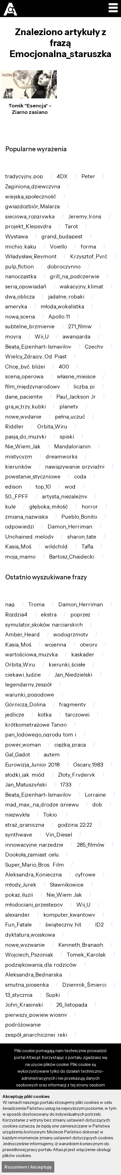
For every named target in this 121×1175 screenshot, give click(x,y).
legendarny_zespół (28, 684)
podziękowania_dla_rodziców (41, 965)
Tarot (71, 226)
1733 (65, 784)
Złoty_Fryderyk (76, 775)
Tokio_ (51, 815)
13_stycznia (18, 995)
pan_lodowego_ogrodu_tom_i (40, 734)
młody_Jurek (20, 885)
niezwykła (17, 815)
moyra (13, 336)
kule (10, 506)
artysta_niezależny (64, 496)
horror (90, 506)
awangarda (76, 336)
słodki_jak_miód (24, 775)
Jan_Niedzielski (73, 675)
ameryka (16, 306)
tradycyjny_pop (24, 176)
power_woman (23, 745)
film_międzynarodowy (32, 386)
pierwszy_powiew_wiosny (36, 1015)
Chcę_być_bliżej (25, 366)
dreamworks (61, 456)
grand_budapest (61, 236)
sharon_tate (81, 537)
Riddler (14, 426)
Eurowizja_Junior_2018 (32, 765)
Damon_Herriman (70, 526)
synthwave (18, 834)
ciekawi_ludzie (23, 675)
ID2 (99, 924)
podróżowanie (23, 1025)
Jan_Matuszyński (26, 784)
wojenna (55, 644)
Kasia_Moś (18, 546)
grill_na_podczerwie (74, 276)
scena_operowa (24, 376)
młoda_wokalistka (62, 306)
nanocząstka (20, 276)
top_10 (43, 486)
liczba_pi (84, 386)
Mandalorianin (72, 446)
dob (97, 804)
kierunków (18, 467)
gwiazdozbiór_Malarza (32, 206)
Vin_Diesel (59, 834)
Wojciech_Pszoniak (29, 955)
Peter (88, 176)
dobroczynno (63, 266)
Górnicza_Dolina (25, 704)
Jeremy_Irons (84, 216)
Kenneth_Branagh (80, 945)
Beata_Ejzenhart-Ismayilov (38, 347)
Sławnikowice (67, 885)
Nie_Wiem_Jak (23, 446)
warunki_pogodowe (29, 695)
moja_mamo (20, 556)
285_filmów (90, 845)
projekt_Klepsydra (28, 226)
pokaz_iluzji (19, 895)
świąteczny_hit (63, 924)
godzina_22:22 (75, 825)
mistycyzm (18, 456)
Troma (36, 604)
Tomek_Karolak (86, 955)
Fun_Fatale (18, 924)
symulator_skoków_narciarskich (44, 625)
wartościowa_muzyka (31, 654)
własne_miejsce (76, 376)
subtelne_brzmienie (30, 326)
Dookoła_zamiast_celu (32, 854)
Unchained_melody (29, 537)
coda (80, 476)
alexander (17, 915)
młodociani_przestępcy (34, 904)
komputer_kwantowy (69, 915)
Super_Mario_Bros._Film (34, 865)
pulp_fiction (19, 266)
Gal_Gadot (17, 754)
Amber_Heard (22, 634)
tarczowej (77, 714)
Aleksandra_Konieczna (33, 874)
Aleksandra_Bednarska (33, 974)
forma (88, 246)
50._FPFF (16, 496)
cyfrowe (85, 874)
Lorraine (95, 795)
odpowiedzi (19, 526)
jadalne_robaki (66, 296)
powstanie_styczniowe (32, 476)
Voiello (58, 246)
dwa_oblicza (20, 296)
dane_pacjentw (24, 397)
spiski (67, 436)
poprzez (80, 614)
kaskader (82, 654)
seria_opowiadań (25, 286)
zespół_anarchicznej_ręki (36, 1035)
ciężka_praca (70, 745)
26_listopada (71, 1005)
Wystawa (16, 236)
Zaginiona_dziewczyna (32, 186)
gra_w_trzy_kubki (25, 406)
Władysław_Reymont (31, 256)
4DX (62, 176)
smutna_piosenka (27, 985)
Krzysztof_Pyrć (88, 256)
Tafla (87, 546)
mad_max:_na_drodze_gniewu (42, 804)
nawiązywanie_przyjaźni (74, 467)
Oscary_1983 (88, 765)
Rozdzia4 (16, 614)
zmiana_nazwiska (26, 517)
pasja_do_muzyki (25, 436)
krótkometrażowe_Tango (36, 725)
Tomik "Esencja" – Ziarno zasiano (29, 109)
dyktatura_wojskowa (30, 935)
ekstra (49, 614)
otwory (88, 644)
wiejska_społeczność (30, 196)
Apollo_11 (59, 316)
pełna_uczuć (70, 416)
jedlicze (14, 714)
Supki (53, 995)
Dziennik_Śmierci (84, 985)
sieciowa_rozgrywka (30, 216)
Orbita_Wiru (52, 426)
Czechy (94, 347)
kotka (44, 714)
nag (10, 604)
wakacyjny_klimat (81, 286)
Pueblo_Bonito (79, 517)
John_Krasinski (24, 1005)
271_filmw (80, 326)
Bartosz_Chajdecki (71, 556)
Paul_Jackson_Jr (76, 397)
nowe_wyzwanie (25, 945)
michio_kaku (20, 246)
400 (64, 366)
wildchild (56, 546)
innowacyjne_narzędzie (34, 845)
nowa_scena (20, 316)
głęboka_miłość (48, 506)
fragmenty (72, 704)
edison (13, 486)
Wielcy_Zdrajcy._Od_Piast (36, 356)
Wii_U (42, 336)
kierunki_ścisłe (67, 664)
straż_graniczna (24, 825)
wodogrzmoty (70, 634)
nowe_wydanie (23, 416)
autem (52, 754)
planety (68, 406)
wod (70, 486)
